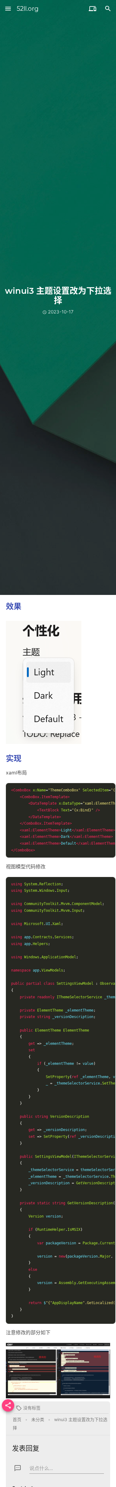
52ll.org (28, 8)
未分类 (37, 1419)
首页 (17, 1419)
